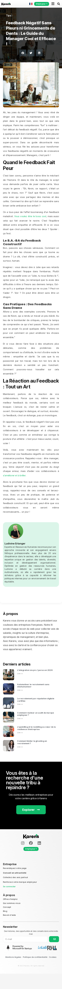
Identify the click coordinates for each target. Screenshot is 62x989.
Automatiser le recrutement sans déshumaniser (33, 685)
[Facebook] (31, 843)
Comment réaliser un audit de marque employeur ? (35, 714)
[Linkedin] (39, 843)
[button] (22, 53)
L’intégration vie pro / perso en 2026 (35, 670)
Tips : (9, 15)
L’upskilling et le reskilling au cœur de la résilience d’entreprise (36, 728)
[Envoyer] (54, 939)
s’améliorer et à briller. (14, 475)
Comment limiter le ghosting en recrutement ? (32, 742)
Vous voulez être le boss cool (30, 216)
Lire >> (20, 673)
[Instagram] (22, 843)
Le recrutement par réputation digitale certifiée (35, 699)
